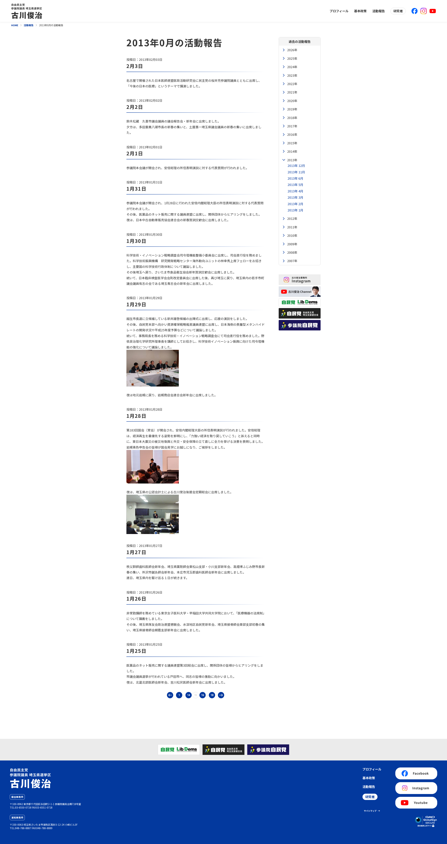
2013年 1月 (295, 210)
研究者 (398, 11)
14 (188, 695)
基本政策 (360, 11)
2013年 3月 (295, 197)
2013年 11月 (296, 172)
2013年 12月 (296, 165)
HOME (14, 25)
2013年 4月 (295, 191)
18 (212, 695)
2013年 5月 (295, 184)
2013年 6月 (295, 178)
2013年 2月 (295, 203)
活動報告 (378, 11)
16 (202, 695)
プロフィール (339, 11)
